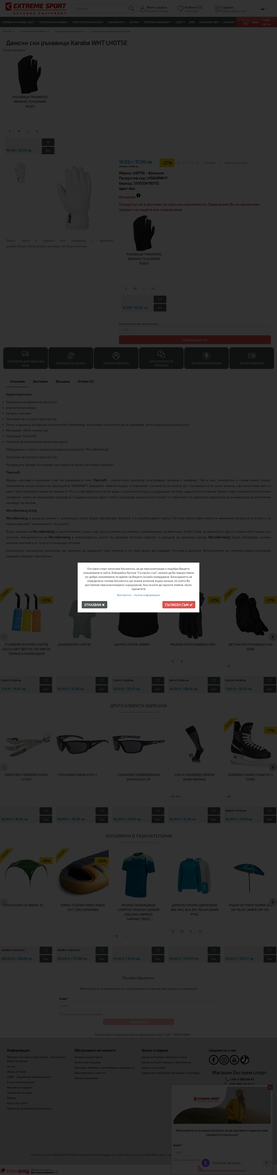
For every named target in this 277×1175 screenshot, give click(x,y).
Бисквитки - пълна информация (138, 595)
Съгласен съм (177, 605)
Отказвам (93, 605)
